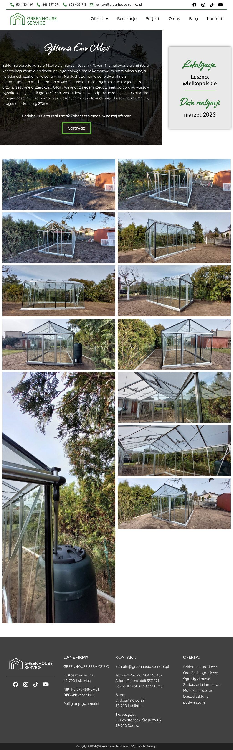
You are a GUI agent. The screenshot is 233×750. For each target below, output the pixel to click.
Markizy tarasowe (198, 690)
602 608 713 (152, 686)
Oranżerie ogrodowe (200, 672)
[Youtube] (220, 5)
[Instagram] (203, 5)
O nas (174, 18)
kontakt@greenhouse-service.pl (142, 666)
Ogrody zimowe (196, 678)
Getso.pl (152, 746)
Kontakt (215, 18)
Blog (193, 18)
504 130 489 (152, 675)
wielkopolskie (200, 83)
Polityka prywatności (81, 703)
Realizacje (127, 18)
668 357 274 (149, 680)
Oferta (97, 18)
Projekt (153, 18)
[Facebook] (194, 5)
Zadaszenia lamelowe (201, 684)
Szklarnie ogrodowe (200, 666)
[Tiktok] (212, 5)
